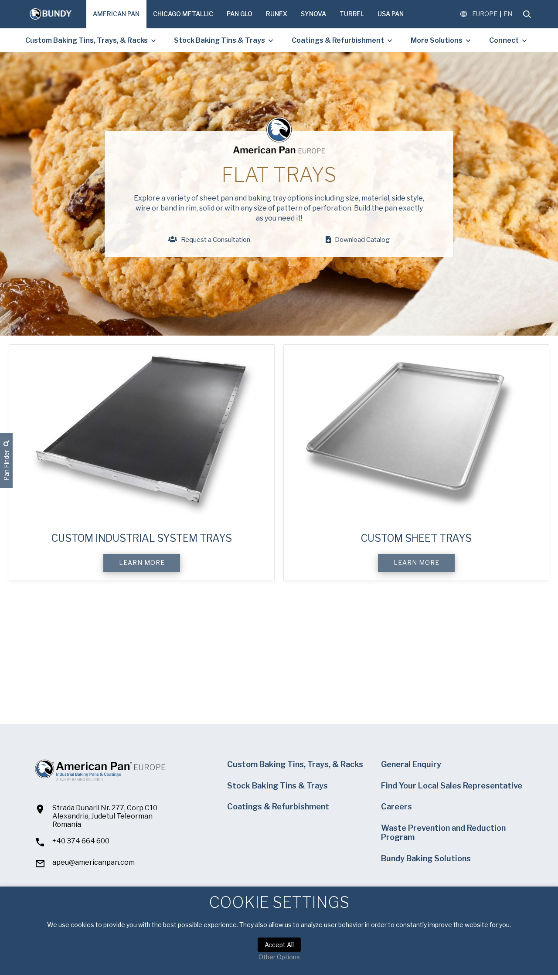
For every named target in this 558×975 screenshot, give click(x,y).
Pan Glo (239, 13)
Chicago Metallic (183, 13)
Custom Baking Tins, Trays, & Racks (86, 40)
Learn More (142, 562)
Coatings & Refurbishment (338, 40)
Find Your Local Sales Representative (451, 785)
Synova (313, 13)
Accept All (279, 944)
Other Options (279, 957)
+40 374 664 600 (80, 841)
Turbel (352, 13)
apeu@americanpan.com (93, 862)
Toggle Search (527, 14)
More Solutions (437, 40)
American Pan (116, 13)
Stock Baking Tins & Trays (219, 40)
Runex (276, 13)
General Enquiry (411, 764)
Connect (504, 40)
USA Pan (391, 13)
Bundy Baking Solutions (426, 858)
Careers (396, 806)
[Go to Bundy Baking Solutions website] (50, 14)
